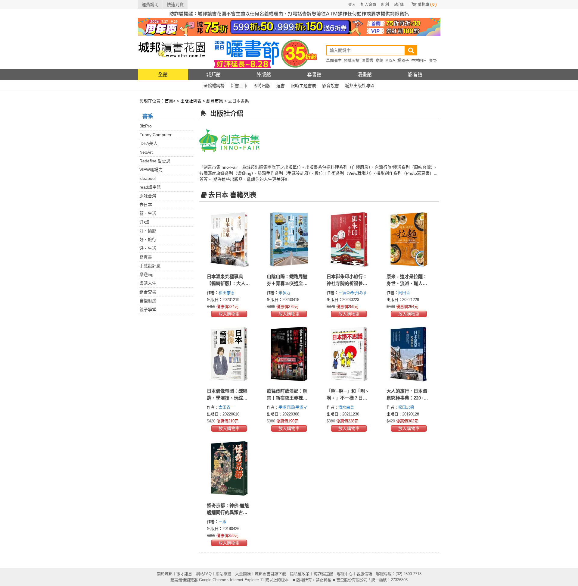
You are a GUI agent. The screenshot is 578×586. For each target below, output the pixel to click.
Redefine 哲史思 (154, 160)
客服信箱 (364, 574)
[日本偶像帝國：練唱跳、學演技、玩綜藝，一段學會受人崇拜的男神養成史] (229, 354)
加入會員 (368, 4)
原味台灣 (147, 195)
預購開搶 (351, 60)
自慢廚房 (147, 300)
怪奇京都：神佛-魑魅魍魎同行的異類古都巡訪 (228, 512)
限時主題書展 (303, 85)
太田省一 (227, 407)
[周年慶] (289, 26)
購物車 (427, 4)
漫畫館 (364, 74)
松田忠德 (227, 292)
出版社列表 (190, 101)
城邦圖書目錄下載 (270, 574)
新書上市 (239, 85)
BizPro (145, 126)
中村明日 (419, 60)
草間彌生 (334, 60)
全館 (163, 74)
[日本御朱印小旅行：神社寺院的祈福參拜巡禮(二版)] (349, 239)
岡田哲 (404, 292)
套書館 (314, 74)
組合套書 (147, 292)
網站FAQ (204, 574)
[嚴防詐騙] (289, 13)
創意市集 (214, 101)
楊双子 (403, 60)
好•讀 (144, 222)
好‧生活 (147, 248)
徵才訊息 (184, 574)
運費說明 (150, 4)
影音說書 (330, 85)
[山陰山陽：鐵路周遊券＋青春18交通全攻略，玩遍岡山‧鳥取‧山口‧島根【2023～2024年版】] (289, 239)
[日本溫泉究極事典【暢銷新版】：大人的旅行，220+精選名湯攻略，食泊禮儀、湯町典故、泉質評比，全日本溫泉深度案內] (229, 239)
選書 (280, 85)
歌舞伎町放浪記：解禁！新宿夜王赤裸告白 (287, 397)
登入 (352, 4)
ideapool (147, 178)
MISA (390, 60)
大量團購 (243, 574)
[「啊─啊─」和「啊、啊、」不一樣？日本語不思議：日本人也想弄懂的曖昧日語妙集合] (349, 354)
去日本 (145, 204)
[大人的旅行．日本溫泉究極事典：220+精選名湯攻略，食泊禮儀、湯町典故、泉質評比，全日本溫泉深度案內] (409, 354)
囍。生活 (147, 213)
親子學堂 (147, 309)
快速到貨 (175, 4)
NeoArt (146, 152)
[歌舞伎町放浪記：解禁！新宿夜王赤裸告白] (289, 354)
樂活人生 (147, 283)
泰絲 (379, 60)
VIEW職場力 (151, 169)
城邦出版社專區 (359, 85)
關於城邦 (164, 574)
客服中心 (345, 574)
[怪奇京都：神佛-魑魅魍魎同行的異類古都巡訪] (229, 468)
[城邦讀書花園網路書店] (172, 52)
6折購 (399, 4)
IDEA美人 (148, 143)
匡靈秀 (367, 60)
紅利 (385, 4)
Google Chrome (212, 580)
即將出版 (261, 85)
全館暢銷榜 (214, 85)
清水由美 (346, 407)
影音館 (415, 74)
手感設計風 (149, 265)
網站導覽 (223, 574)
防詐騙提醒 (323, 574)
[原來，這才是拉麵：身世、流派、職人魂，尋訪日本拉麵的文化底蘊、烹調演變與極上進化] (409, 239)
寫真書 (145, 257)
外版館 (263, 74)
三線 (223, 521)
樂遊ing (146, 274)
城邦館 (213, 74)
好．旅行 (147, 239)
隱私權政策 (299, 574)
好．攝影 (147, 230)
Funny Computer (155, 134)
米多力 (284, 292)
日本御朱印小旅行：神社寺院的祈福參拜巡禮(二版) (347, 283)
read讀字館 (150, 187)
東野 (433, 60)
